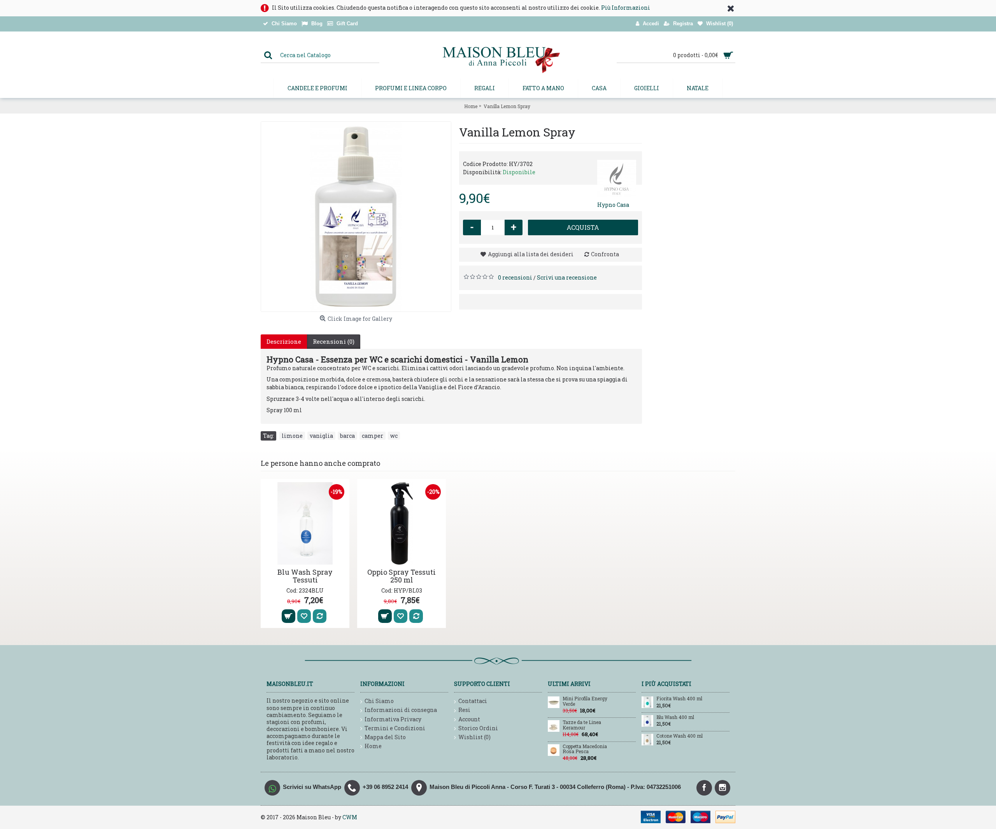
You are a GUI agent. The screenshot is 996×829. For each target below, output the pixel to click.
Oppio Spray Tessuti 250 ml (401, 575)
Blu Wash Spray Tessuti (305, 575)
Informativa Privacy (393, 719)
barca (347, 435)
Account (469, 719)
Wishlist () (474, 737)
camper (372, 435)
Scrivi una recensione (567, 277)
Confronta (605, 254)
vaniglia (321, 435)
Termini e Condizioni (395, 728)
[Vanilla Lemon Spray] (356, 216)
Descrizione (284, 341)
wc (394, 435)
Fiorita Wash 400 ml (679, 698)
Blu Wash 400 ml (675, 717)
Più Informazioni (625, 7)
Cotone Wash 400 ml (679, 736)
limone (292, 435)
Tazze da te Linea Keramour (582, 725)
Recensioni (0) (333, 341)
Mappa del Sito (385, 737)
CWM (349, 817)
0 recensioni (515, 277)
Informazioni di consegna (401, 710)
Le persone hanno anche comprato (320, 463)
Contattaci (472, 701)
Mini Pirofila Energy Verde (585, 701)
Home (373, 746)
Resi (464, 710)
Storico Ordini (478, 728)
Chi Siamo (379, 701)
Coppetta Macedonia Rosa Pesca (585, 749)
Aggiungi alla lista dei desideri (530, 254)
